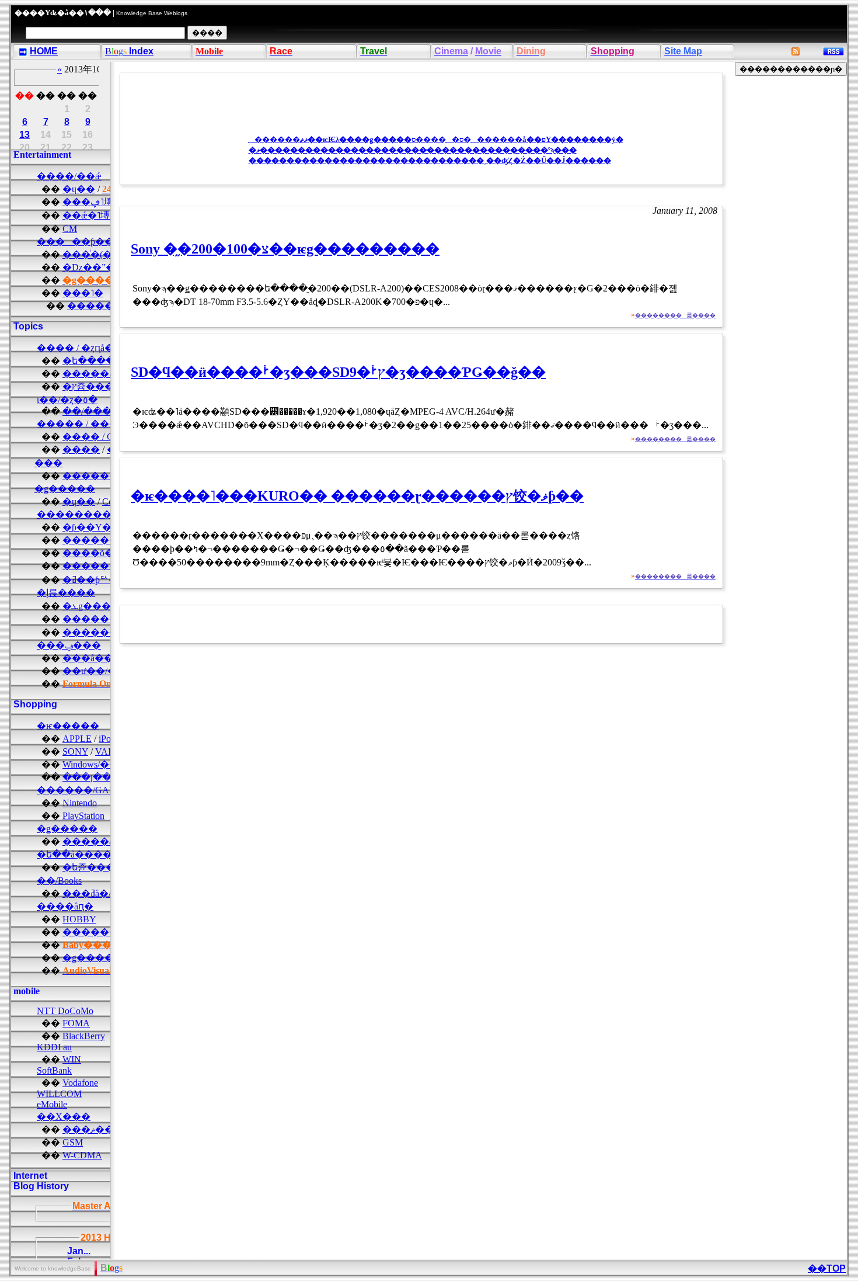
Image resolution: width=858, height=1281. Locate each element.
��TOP (827, 1268)
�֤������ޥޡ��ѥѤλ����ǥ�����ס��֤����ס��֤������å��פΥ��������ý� (436, 139)
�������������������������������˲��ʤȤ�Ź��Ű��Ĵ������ (430, 160)
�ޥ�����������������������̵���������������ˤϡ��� (413, 149)
